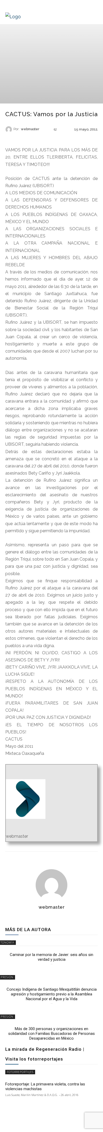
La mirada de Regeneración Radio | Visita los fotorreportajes (44, 1054)
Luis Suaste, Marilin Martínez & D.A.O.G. (31, 1095)
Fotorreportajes (20, 1072)
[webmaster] (9, 129)
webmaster (30, 129)
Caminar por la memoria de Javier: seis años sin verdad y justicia (51, 957)
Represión (51, 138)
